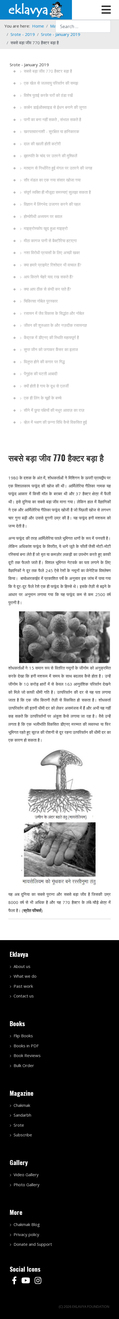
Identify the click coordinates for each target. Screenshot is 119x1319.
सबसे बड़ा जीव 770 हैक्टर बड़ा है (48, 71)
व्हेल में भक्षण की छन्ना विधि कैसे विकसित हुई (55, 422)
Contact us (24, 996)
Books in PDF (26, 1045)
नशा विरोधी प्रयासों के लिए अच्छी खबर (52, 252)
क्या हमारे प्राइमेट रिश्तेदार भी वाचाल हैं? (52, 265)
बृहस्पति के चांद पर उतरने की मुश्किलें (50, 155)
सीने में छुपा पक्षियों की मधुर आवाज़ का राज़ (54, 410)
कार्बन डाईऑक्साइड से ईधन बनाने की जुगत (55, 107)
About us (22, 966)
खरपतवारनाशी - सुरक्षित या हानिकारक (51, 131)
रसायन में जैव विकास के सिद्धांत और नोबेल (54, 313)
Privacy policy (26, 1234)
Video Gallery (26, 1174)
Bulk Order (24, 1065)
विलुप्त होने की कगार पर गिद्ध (44, 361)
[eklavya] (36, 9)
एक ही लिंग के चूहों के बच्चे (42, 398)
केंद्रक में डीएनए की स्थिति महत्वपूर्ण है (51, 337)
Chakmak (22, 1105)
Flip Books (23, 1035)
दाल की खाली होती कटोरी (42, 143)
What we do (25, 976)
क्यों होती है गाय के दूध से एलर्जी (46, 386)
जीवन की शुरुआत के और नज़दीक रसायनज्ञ (55, 325)
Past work (23, 986)
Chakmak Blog (27, 1224)
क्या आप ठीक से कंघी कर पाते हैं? (47, 289)
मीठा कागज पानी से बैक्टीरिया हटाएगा (50, 240)
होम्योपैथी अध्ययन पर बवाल (43, 216)
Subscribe (23, 1134)
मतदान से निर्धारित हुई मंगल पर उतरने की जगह (58, 168)
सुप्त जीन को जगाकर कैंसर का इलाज (51, 349)
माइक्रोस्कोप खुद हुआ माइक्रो (46, 228)
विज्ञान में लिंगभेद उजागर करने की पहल (52, 204)
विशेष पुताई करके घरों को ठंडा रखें (48, 95)
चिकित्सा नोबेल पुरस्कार (41, 301)
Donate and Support (33, 1244)
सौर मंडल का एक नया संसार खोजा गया (52, 180)
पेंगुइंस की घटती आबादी (40, 373)
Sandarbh (22, 1115)
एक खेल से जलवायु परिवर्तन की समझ (51, 83)
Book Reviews (27, 1055)
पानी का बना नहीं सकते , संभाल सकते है (52, 119)
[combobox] (83, 26)
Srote (19, 1125)
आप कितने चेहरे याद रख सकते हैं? (48, 277)
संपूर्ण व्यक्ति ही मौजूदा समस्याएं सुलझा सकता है (57, 192)
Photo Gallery (27, 1184)
